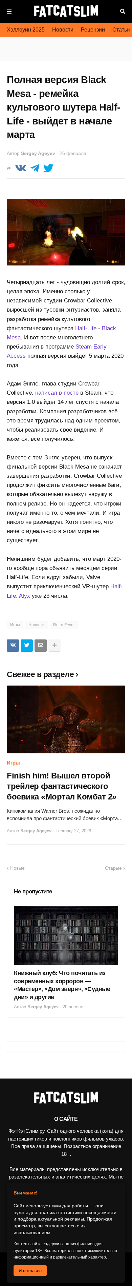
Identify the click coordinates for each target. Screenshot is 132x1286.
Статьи (121, 30)
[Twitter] (48, 168)
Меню (9, 11)
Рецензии (93, 30)
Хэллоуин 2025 (26, 30)
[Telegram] (34, 168)
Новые (17, 868)
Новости (62, 30)
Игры (15, 624)
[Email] (41, 645)
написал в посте (57, 393)
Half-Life (85, 328)
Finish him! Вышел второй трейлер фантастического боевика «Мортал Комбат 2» (61, 786)
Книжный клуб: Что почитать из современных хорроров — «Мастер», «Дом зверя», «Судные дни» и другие (62, 985)
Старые (113, 868)
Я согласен (30, 1270)
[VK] (20, 168)
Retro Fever (64, 624)
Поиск (122, 11)
